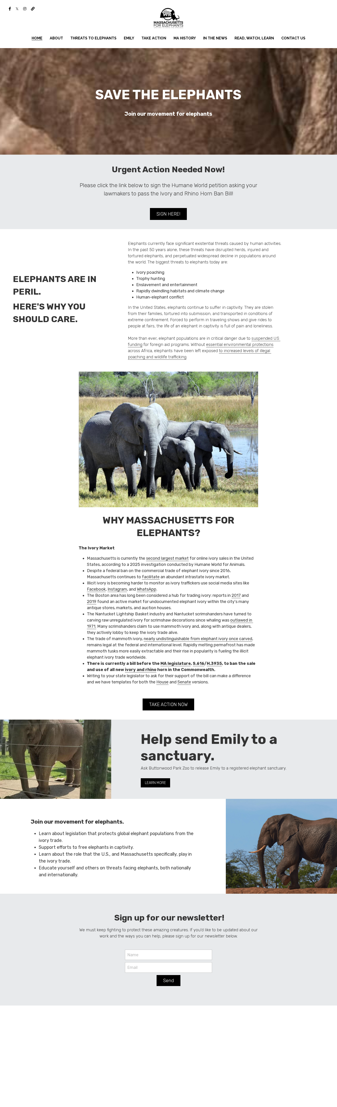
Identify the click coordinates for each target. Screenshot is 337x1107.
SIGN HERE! (168, 214)
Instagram (117, 589)
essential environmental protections (239, 344)
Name (132, 954)
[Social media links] (10, 9)
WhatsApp (146, 589)
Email (132, 967)
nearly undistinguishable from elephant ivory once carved (198, 638)
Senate (184, 682)
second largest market (167, 558)
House (162, 682)
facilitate (151, 576)
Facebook (96, 589)
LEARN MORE (155, 783)
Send (168, 980)
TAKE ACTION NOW (168, 704)
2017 (236, 595)
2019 (91, 601)
